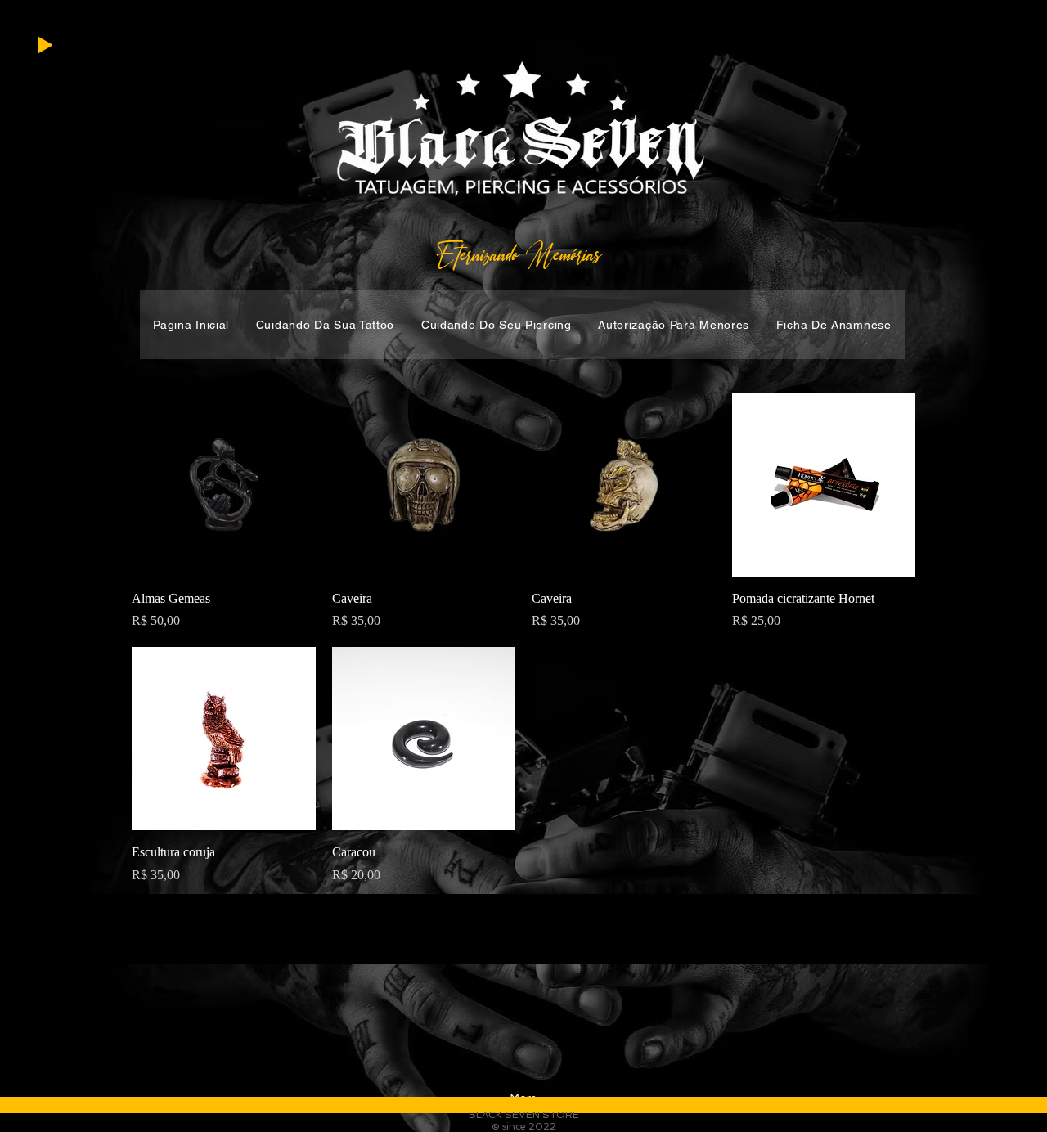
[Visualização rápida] (224, 485)
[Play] (45, 45)
